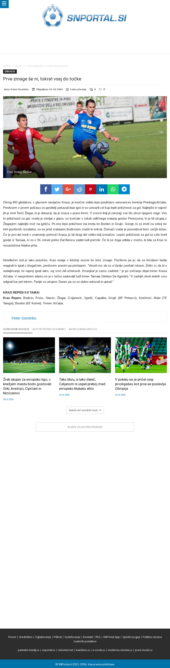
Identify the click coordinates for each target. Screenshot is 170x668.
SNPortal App (111, 637)
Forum (12, 637)
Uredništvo (26, 637)
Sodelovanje (72, 637)
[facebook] (45, 189)
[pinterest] (90, 189)
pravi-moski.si (143, 650)
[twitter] (57, 189)
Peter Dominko (20, 89)
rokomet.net (65, 650)
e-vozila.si (98, 650)
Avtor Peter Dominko (49, 329)
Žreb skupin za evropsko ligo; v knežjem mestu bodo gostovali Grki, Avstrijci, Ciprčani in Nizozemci (27, 386)
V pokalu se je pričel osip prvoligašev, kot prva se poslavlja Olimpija (140, 384)
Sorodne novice (16, 329)
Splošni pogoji (131, 637)
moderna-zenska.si (120, 650)
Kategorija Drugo (83, 329)
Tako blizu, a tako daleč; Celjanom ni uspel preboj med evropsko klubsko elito (82, 384)
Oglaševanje (43, 637)
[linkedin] (101, 189)
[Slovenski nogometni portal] (85, 4)
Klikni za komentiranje (85, 427)
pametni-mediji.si (28, 650)
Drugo (18, 65)
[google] (68, 189)
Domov (7, 65)
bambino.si (83, 650)
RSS (98, 637)
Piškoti (58, 637)
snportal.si (48, 650)
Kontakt (88, 637)
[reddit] (79, 189)
